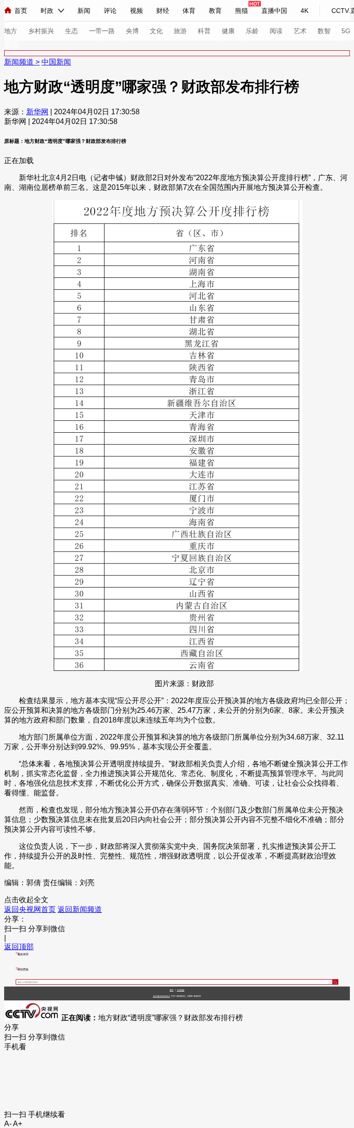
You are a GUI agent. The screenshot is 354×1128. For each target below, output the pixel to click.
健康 (228, 31)
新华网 (37, 112)
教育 (215, 10)
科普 (204, 31)
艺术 (300, 31)
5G (346, 31)
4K (304, 10)
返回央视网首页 (30, 909)
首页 (20, 10)
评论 (110, 10)
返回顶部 (19, 947)
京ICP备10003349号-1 (161, 996)
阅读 (276, 31)
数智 (324, 31)
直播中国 (274, 10)
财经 (162, 10)
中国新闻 (56, 62)
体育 (189, 10)
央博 (132, 31)
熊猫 (241, 10)
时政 (47, 10)
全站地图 (180, 990)
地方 (10, 31)
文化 (156, 31)
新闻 (83, 10)
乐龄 (252, 31)
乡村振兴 (41, 31)
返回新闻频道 (80, 909)
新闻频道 (19, 62)
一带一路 (102, 31)
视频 (136, 10)
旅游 (180, 31)
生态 (71, 31)
